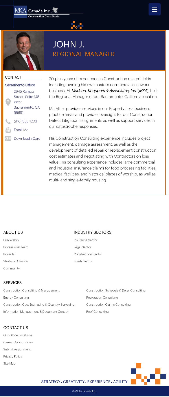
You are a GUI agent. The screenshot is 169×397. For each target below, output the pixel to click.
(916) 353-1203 (25, 121)
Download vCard (27, 138)
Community (11, 268)
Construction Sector (88, 254)
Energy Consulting (16, 297)
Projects (9, 254)
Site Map (9, 363)
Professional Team (15, 247)
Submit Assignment (17, 349)
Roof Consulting (97, 311)
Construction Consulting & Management (31, 290)
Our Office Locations (17, 335)
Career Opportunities (18, 342)
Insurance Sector (85, 240)
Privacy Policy (12, 356)
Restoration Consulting (102, 297)
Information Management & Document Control (35, 311)
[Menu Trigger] (155, 9)
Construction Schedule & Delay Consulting (115, 290)
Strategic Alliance (15, 261)
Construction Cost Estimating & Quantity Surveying (39, 304)
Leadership (11, 240)
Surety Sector (83, 261)
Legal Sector (82, 247)
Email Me (21, 130)
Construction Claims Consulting (108, 304)
